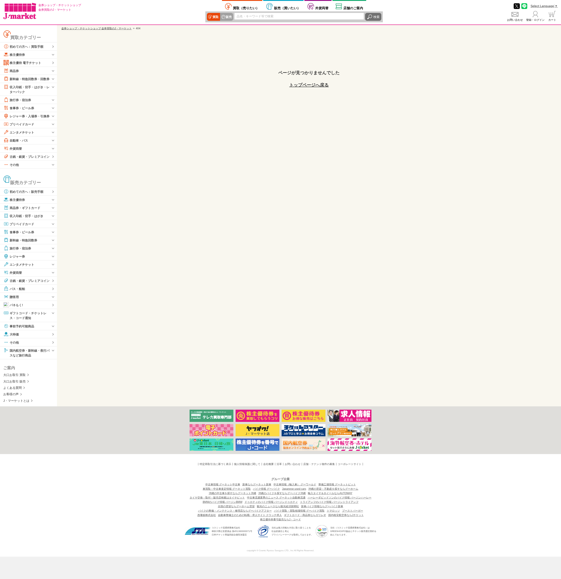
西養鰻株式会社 (206, 515)
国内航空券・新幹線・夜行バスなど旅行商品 (30, 353)
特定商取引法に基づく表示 (215, 464)
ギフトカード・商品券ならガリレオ (305, 515)
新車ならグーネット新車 (256, 484)
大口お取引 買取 (14, 375)
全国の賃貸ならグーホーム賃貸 (236, 506)
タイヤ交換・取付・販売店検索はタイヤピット (217, 497)
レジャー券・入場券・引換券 (30, 116)
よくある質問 (12, 388)
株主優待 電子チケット (25, 63)
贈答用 (14, 297)
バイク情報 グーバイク (266, 488)
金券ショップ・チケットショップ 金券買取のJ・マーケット (96, 28)
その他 (14, 165)
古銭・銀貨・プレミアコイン (30, 156)
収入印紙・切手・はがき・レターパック (30, 89)
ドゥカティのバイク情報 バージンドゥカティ (271, 502)
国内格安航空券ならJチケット (346, 515)
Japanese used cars (294, 488)
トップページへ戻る (309, 84)
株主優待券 (17, 54)
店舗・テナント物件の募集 (319, 464)
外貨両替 (321, 8)
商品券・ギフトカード (25, 208)
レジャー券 (17, 256)
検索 (376, 17)
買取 (216, 17)
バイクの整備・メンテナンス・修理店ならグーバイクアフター (235, 510)
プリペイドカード (22, 124)
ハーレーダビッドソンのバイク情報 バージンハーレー (339, 497)
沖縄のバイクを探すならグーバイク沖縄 (282, 493)
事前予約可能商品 (22, 326)
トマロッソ (333, 510)
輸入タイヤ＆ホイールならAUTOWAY (330, 493)
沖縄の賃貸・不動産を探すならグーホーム (333, 488)
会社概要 (268, 464)
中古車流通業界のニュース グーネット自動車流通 (276, 497)
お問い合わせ (515, 19)
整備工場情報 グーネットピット (337, 484)
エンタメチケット (22, 132)
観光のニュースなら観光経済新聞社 (278, 506)
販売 (229, 17)
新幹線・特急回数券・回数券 (30, 79)
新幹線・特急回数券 (23, 240)
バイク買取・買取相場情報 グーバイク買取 (299, 510)
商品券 (14, 71)
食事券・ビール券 (22, 108)
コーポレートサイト (349, 464)
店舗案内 (353, 8)
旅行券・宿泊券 (20, 100)
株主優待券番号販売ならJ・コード (280, 519)
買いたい (287, 8)
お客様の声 (11, 394)
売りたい (246, 8)
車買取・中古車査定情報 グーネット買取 (227, 488)
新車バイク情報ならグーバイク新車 (322, 506)
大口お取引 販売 (14, 381)
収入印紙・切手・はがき (26, 216)
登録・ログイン (535, 19)
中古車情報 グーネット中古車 (222, 484)
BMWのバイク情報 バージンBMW (222, 502)
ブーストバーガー (352, 510)
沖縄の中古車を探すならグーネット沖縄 (232, 493)
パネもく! (16, 305)
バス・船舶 (17, 289)
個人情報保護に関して (247, 464)
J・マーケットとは (16, 400)
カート (552, 19)
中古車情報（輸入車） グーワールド (294, 484)
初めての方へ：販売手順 (26, 191)
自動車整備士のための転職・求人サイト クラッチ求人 (250, 515)
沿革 (279, 464)
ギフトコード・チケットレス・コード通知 (28, 315)
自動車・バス (19, 140)
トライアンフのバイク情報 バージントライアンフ (329, 502)
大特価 (14, 334)
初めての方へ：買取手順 (26, 46)
